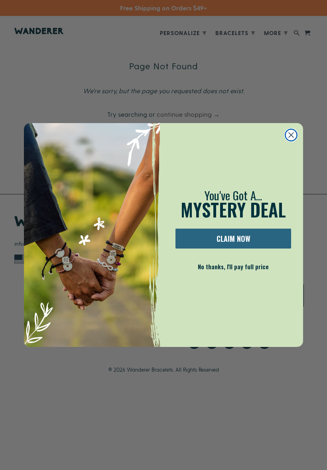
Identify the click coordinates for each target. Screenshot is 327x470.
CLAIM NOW (233, 238)
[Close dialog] (291, 135)
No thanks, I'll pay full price (233, 266)
